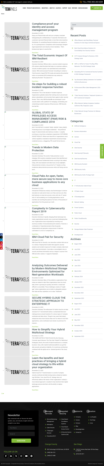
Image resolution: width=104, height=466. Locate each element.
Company (78, 417)
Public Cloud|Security (80, 218)
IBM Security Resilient (80, 164)
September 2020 (79, 336)
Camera (76, 137)
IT (75, 180)
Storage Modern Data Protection (83, 229)
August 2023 (78, 303)
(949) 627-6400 (51, 455)
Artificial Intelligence (80, 126)
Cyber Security (50, 427)
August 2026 (78, 244)
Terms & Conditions (29, 463)
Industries (45, 8)
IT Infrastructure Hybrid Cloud (82, 186)
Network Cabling (79, 202)
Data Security (78, 148)
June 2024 (77, 265)
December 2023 (79, 287)
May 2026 (77, 260)
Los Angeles (93, 417)
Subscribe (21, 441)
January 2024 (78, 282)
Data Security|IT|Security (81, 153)
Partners (78, 423)
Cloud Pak (77, 142)
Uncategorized (78, 235)
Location (58, 8)
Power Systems (79, 207)
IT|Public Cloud (78, 191)
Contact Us (78, 432)
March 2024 (77, 271)
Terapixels (100, 463)
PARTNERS (74, 8)
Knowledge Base (83, 8)
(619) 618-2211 (80, 454)
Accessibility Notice (40, 463)
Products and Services (33, 8)
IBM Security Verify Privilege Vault (84, 175)
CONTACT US (97, 8)
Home (2, 14)
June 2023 (77, 314)
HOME (24, 8)
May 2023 (77, 320)
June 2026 (77, 255)
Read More (35, 52)
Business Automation (80, 131)
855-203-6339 (97, 2)
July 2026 (77, 249)
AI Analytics (50, 424)
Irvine (91, 423)
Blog (77, 426)
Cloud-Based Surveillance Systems (64, 421)
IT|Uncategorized (79, 196)
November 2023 (79, 293)
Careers (78, 420)
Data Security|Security (80, 158)
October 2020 (78, 331)
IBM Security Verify (79, 169)
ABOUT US (52, 8)
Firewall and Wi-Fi (51, 436)
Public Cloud (78, 213)
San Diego (92, 420)
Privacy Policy (20, 463)
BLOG (69, 8)
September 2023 (79, 298)
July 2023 (77, 309)
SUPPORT (64, 8)
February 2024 (78, 276)
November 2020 (79, 325)
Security (76, 224)
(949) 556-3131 (51, 452)
